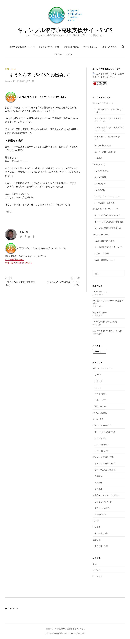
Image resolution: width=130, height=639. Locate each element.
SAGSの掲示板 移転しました (105, 321)
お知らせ (98, 381)
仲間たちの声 (10, 69)
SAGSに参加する (71, 47)
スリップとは (100, 438)
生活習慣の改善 (101, 546)
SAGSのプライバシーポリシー (107, 196)
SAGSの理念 (100, 190)
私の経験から (100, 406)
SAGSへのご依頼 (102, 253)
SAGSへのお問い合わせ (104, 259)
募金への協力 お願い (103, 145)
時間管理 (98, 482)
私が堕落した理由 (100, 312)
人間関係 (98, 476)
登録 (95, 563)
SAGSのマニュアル (63, 54)
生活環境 (96, 527)
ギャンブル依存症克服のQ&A (107, 215)
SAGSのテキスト (100, 291)
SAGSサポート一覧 (101, 234)
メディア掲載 (100, 177)
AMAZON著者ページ (14, 259)
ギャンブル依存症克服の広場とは (109, 221)
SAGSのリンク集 (102, 171)
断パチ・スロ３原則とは (105, 151)
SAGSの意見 (98, 419)
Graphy (70, 633)
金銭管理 (98, 489)
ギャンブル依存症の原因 (105, 431)
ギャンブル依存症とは (102, 425)
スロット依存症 (101, 444)
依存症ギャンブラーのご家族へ (106, 495)
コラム (97, 387)
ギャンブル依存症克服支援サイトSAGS (65, 30)
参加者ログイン (90, 47)
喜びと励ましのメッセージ (22, 47)
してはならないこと (103, 501)
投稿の (97, 576)
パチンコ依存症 (101, 451)
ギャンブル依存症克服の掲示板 (108, 228)
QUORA (98, 374)
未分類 (96, 520)
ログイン (96, 570)
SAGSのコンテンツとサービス (105, 209)
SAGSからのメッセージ (103, 103)
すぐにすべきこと (102, 508)
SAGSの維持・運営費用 (104, 202)
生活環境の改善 (101, 533)
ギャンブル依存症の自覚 (105, 470)
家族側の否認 (100, 514)
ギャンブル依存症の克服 (103, 457)
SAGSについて (99, 164)
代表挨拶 (98, 158)
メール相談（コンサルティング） (109, 247)
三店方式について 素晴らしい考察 (107, 331)
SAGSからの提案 (100, 412)
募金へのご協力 (109, 47)
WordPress (57, 633)
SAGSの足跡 (100, 183)
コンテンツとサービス (49, 47)
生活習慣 (96, 539)
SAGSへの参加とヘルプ (104, 240)
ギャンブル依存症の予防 (105, 463)
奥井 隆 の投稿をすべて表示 (18, 263)
